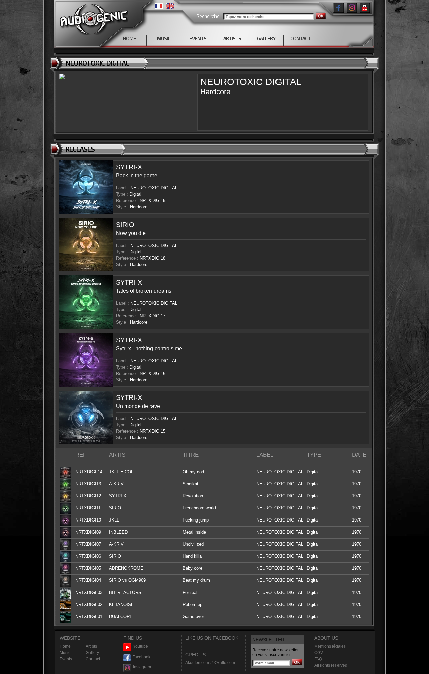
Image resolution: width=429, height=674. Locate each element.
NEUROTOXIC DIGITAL (153, 187)
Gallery (92, 652)
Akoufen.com (197, 662)
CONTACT (300, 38)
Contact (93, 659)
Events (66, 659)
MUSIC (163, 38)
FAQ (318, 659)
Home (65, 646)
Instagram (142, 667)
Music (65, 652)
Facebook (141, 657)
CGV (318, 652)
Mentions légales (330, 646)
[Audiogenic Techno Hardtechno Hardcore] (92, 17)
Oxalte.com (224, 662)
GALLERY (266, 38)
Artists (91, 646)
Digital (135, 194)
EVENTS (197, 38)
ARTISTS (232, 38)
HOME (129, 38)
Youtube (140, 646)
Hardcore (138, 206)
